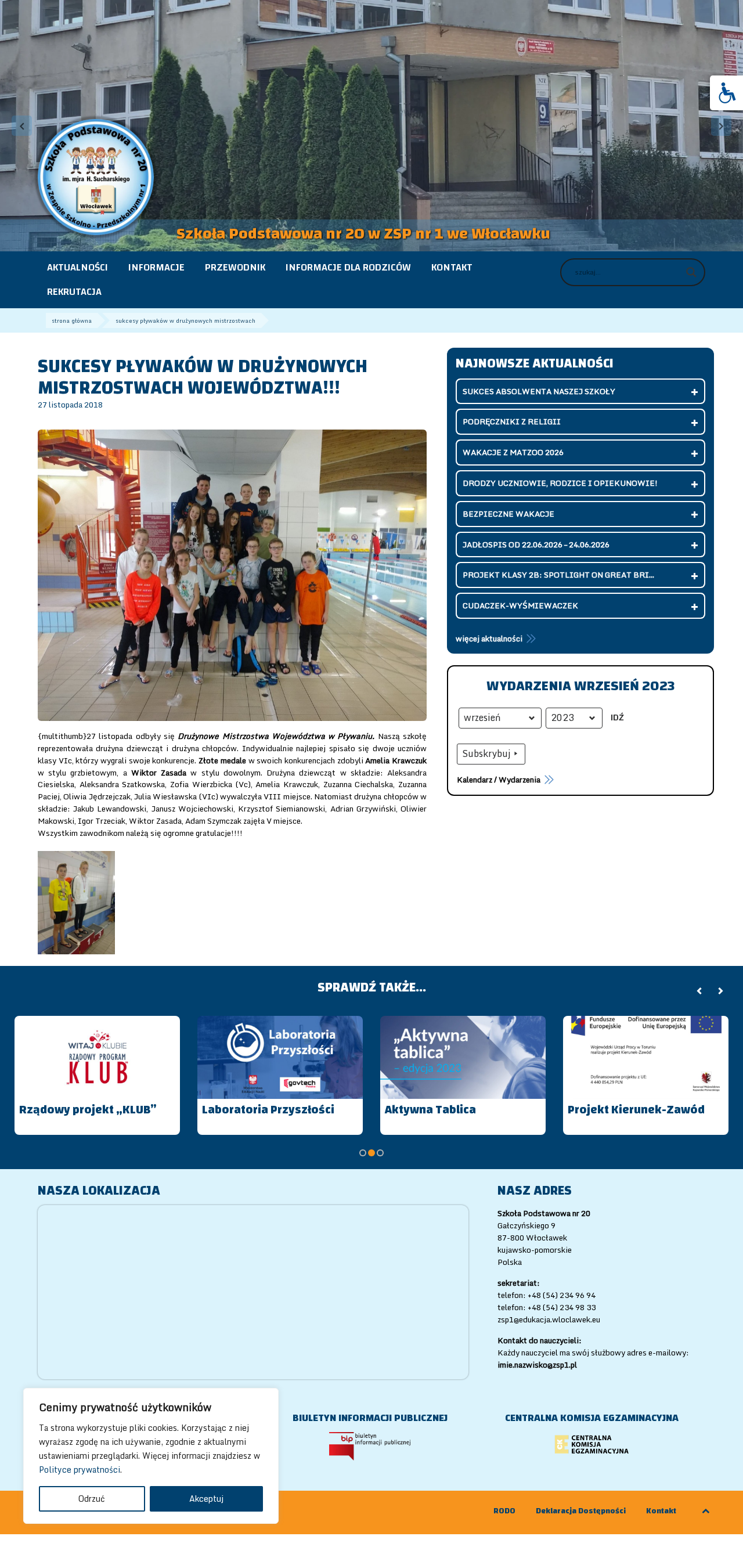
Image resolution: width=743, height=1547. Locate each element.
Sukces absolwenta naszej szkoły (539, 391)
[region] (151, 1456)
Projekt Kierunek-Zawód (636, 1109)
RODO (504, 1511)
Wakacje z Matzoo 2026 (513, 452)
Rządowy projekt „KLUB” (88, 1109)
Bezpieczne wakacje (508, 513)
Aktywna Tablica (430, 1109)
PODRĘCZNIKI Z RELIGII (512, 421)
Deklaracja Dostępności (581, 1511)
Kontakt (661, 1511)
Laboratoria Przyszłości (268, 1109)
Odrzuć (91, 1498)
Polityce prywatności (79, 1469)
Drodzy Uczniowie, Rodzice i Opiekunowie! (560, 483)
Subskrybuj (486, 753)
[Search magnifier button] (691, 272)
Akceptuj (206, 1498)
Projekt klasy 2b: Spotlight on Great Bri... (558, 574)
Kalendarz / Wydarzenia (498, 779)
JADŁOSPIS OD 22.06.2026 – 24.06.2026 (536, 544)
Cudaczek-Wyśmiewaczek (520, 605)
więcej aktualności (489, 638)
